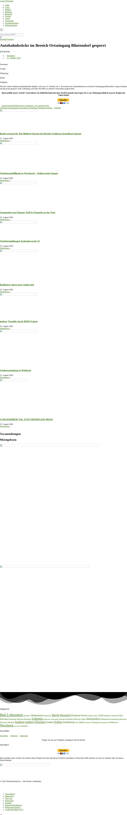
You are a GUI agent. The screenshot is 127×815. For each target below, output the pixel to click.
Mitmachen (9, 796)
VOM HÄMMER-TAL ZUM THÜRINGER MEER (26, 419)
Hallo (7, 5)
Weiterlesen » (5, 141)
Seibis (77, 722)
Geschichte (9, 21)
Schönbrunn (69, 722)
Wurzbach (6, 725)
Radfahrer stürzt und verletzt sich (17, 284)
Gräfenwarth (114, 715)
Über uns (8, 798)
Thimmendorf (95, 722)
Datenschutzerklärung (13, 805)
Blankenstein (37, 715)
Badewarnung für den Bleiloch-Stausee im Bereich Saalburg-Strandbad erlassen (40, 133)
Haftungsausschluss (12, 807)
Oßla (79, 719)
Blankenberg (27, 715)
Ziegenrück (17, 726)
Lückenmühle (54, 719)
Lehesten (37, 718)
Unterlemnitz (104, 722)
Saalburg (20, 721)
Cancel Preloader (6, 1)
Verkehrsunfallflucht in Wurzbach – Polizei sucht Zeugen (29, 173)
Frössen (90, 715)
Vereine (8, 16)
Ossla (75, 719)
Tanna (81, 722)
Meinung (8, 12)
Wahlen (8, 10)
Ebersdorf (65, 715)
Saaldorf (50, 722)
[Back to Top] (1, 814)
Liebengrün (46, 719)
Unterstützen (10, 794)
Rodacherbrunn (105, 719)
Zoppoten (24, 726)
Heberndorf (4, 719)
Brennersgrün (47, 715)
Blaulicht (8, 14)
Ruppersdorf (3, 722)
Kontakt (8, 803)
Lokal (7, 7)
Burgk (55, 715)
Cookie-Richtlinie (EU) (14, 810)
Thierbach (88, 722)
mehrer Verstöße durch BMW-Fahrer (19, 321)
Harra (121, 715)
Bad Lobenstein (11, 715)
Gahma (96, 715)
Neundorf (62, 719)
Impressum (9, 801)
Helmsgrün (20, 719)
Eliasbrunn (76, 715)
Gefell (100, 715)
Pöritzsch (83, 719)
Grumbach (107, 715)
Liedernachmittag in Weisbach (15, 370)
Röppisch (11, 722)
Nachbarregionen (11, 23)
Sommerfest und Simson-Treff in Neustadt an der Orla (27, 212)
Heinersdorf (12, 719)
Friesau (84, 715)
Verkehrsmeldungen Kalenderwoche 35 (20, 241)
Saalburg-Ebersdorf (35, 721)
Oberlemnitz (69, 719)
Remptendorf (93, 718)
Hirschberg (27, 719)
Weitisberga (113, 722)
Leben (7, 19)
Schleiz (58, 721)
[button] (63, 63)
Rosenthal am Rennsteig (118, 719)
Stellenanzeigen (11, 25)
